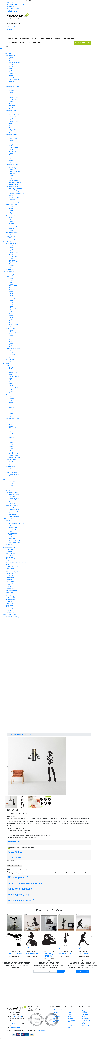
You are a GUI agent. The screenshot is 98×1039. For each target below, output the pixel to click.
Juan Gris (8, 610)
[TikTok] (49, 676)
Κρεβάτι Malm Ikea (14, 180)
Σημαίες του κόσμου (14, 457)
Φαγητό (11, 127)
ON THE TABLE (10, 536)
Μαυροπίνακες (13, 83)
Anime (11, 59)
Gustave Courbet (10, 597)
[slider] (9, 848)
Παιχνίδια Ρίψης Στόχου (15, 191)
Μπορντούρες (10, 269)
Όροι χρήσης (71, 1020)
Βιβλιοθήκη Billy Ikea (15, 182)
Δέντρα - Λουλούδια (14, 62)
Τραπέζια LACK (13, 184)
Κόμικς (11, 75)
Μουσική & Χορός (14, 197)
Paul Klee (8, 584)
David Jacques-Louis (12, 607)
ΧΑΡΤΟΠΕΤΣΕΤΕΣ (14, 542)
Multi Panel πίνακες (11, 328)
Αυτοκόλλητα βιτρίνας (12, 492)
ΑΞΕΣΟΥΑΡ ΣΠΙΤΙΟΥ (46, 39)
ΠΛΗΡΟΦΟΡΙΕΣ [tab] (14, 51)
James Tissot (9, 601)
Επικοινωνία (56, 1016)
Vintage (11, 107)
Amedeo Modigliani (11, 590)
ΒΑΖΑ (10, 525)
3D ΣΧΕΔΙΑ (58, 39)
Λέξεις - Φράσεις (10, 481)
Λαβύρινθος (12, 199)
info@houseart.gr (15, 1027)
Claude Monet (10, 551)
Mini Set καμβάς (10, 354)
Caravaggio (9, 570)
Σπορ (10, 70)
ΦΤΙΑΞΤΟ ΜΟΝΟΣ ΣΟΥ (83, 42)
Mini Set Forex (10, 359)
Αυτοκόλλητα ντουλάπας (12, 86)
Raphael (8, 564)
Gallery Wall (9, 273)
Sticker (11, 238)
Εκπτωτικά (12, 496)
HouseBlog (56, 1012)
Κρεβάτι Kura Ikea (14, 179)
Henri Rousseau (10, 599)
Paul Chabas (9, 603)
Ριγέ (10, 415)
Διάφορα (11, 81)
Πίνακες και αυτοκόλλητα (13, 348)
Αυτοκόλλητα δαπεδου (12, 186)
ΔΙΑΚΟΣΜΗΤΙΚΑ (7, 518)
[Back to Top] (0, 1038)
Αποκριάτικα (12, 501)
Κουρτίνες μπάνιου (11, 459)
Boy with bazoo (14, 953)
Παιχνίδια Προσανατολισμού (17, 193)
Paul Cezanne (10, 560)
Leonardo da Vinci (11, 555)
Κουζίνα (11, 487)
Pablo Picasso (10, 568)
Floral (10, 400)
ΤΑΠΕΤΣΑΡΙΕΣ (24, 39)
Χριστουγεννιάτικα (14, 474)
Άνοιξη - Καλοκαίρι (14, 494)
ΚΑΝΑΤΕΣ (12, 538)
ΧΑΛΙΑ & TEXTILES (11, 533)
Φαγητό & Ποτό (13, 387)
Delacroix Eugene (11, 596)
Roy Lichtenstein (10, 575)
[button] (20, 842)
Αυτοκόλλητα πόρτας (11, 134)
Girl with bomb (66, 953)
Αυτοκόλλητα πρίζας (11, 232)
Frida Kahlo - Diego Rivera (13, 572)
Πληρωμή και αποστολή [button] (21, 900)
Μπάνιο (11, 489)
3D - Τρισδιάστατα (14, 79)
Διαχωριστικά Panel (11, 394)
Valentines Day (13, 500)
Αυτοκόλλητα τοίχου (11, 55)
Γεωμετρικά (12, 405)
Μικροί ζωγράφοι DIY (15, 324)
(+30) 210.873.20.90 (16, 1016)
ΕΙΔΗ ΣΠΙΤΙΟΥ (10, 520)
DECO (11, 522)
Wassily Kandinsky (11, 573)
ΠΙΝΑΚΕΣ (34, 39)
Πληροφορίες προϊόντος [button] (21, 877)
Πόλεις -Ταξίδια (13, 428)
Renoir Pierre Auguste (12, 566)
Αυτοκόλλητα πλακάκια (12, 215)
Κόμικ (10, 123)
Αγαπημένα (85, 1022)
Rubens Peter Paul (11, 559)
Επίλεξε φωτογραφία (11, 616)
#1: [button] (15, 852)
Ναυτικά (11, 64)
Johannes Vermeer (11, 608)
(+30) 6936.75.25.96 (16, 1023)
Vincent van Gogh (11, 553)
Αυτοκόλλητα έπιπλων (12, 164)
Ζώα (10, 68)
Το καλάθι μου (86, 1020)
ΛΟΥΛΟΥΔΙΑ (12, 529)
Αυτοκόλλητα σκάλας (11, 204)
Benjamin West (10, 588)
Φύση (10, 103)
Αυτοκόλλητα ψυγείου (12, 110)
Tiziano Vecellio (10, 594)
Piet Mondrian (10, 581)
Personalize (12, 477)
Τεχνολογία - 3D (13, 262)
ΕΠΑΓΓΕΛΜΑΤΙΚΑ (69, 39)
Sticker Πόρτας (13, 138)
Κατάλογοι (56, 1014)
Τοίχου (11, 217)
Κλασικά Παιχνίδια (14, 190)
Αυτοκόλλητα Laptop (11, 236)
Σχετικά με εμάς (57, 1009)
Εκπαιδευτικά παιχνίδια (15, 188)
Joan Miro (8, 586)
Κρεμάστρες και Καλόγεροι (13, 418)
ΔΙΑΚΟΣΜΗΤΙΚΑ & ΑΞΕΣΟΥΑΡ (16, 42)
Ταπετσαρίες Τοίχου (11, 243)
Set (10, 476)
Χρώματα (11, 210)
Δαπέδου (11, 219)
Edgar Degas (9, 592)
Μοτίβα (11, 131)
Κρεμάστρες (12, 84)
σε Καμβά (11, 275)
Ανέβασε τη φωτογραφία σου (14, 618)
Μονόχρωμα (12, 90)
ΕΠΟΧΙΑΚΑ (9, 544)
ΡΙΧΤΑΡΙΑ (12, 535)
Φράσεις (11, 66)
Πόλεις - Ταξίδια (13, 97)
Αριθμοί (11, 208)
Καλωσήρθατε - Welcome (16, 203)
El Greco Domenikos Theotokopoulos (16, 562)
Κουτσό (11, 195)
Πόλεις (11, 72)
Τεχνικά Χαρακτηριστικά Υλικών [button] (25, 883)
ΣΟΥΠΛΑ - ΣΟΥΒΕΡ (14, 540)
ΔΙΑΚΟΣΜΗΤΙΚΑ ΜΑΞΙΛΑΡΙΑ (17, 524)
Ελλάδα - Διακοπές (14, 376)
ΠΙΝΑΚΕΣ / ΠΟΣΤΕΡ (8, 271)
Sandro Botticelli (10, 605)
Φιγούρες (11, 77)
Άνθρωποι (12, 319)
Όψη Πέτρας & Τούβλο (15, 171)
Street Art (11, 321)
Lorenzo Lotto (10, 612)
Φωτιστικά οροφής (11, 466)
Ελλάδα (11, 94)
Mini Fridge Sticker (14, 114)
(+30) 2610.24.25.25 (16, 1020)
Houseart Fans (57, 1011)
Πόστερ (8, 276)
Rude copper (31, 953)
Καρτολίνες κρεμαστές (12, 505)
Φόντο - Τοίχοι (13, 99)
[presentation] (6, 937)
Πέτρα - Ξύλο (12, 411)
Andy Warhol (9, 579)
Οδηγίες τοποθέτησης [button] (20, 888)
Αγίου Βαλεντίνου (14, 516)
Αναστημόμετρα (13, 60)
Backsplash (12, 221)
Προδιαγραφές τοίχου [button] (19, 894)
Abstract (11, 398)
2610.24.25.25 (19, 25)
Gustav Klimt (9, 549)
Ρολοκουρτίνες (10, 439)
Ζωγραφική (12, 105)
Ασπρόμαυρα (12, 404)
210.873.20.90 (10, 25)
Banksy (11, 73)
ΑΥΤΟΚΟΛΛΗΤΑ (12, 39)
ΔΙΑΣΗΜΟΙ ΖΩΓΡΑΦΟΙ (34, 42)
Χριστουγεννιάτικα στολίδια (13, 472)
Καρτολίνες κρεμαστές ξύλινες (17, 511)
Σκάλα (11, 225)
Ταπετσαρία (12, 223)
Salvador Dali (10, 557)
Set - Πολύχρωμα (14, 168)
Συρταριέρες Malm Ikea (15, 177)
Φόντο (11, 383)
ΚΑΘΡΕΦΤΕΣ (13, 527)
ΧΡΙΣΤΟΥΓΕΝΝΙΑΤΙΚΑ (15, 546)
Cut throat (83, 953)
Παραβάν (8, 365)
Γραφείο (11, 485)
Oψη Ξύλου (12, 173)
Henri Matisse (10, 577)
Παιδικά (11, 57)
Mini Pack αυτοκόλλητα (12, 227)
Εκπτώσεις (12, 507)
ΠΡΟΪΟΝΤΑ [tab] (4, 51)
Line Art (11, 88)
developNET (42, 1030)
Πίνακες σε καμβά (11, 298)
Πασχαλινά (12, 503)
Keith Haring (9, 583)
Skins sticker (12, 239)
